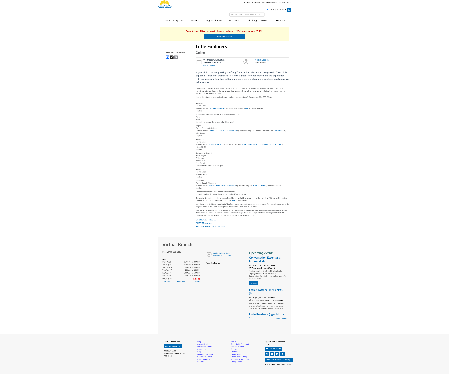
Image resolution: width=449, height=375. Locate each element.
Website (282, 10)
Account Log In (284, 2)
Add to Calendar (209, 65)
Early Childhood (210, 220)
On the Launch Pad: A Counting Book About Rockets (261, 144)
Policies (234, 349)
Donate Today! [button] (274, 349)
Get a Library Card (174, 20)
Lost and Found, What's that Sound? (222, 186)
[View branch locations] (246, 61)
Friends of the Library (239, 357)
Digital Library (214, 20)
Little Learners (222, 226)
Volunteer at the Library (240, 359)
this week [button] (181, 282)
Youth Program (205, 226)
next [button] (197, 282)
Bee (246, 108)
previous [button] (166, 282)
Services (280, 20)
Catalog (272, 10)
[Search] (289, 10)
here (233, 200)
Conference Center (204, 357)
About (233, 342)
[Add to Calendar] (199, 61)
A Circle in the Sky (215, 144)
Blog (199, 352)
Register (254, 283)
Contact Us (201, 349)
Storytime (208, 223)
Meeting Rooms (203, 359)
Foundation (235, 352)
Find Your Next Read (269, 2)
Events (195, 20)
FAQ (199, 342)
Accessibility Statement (240, 344)
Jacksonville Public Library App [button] (278, 360)
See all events (281, 319)
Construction (279, 131)
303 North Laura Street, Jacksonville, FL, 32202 (222, 254)
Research (234, 20)
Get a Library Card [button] (172, 346)
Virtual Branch (262, 60)
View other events (224, 36)
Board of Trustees (237, 347)
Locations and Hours (252, 2)
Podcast (200, 362)
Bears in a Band (259, 186)
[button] (267, 354)
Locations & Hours (204, 347)
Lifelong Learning (258, 20)
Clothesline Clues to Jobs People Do (222, 131)
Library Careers (237, 362)
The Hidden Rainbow (217, 108)
